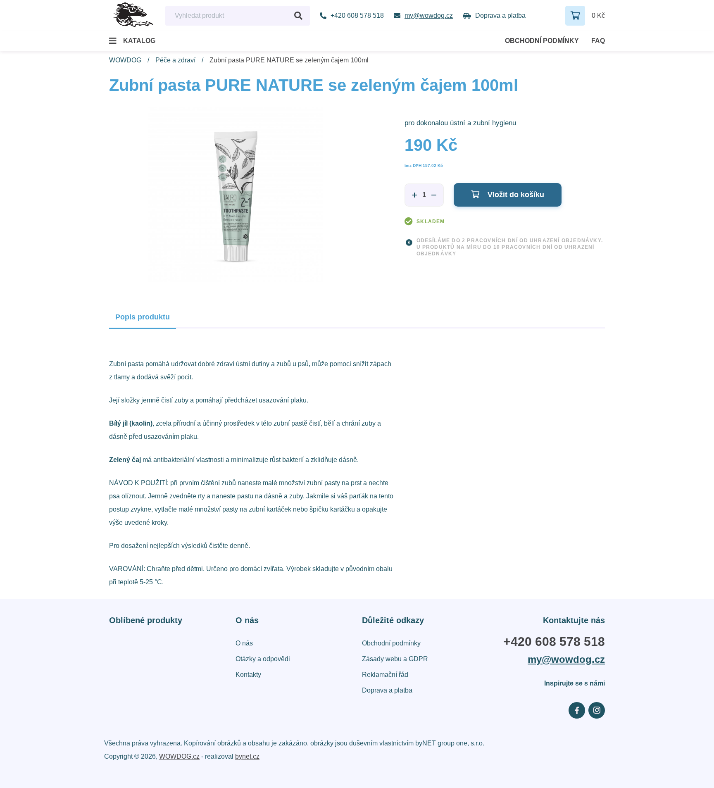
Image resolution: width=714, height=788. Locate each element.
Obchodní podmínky (542, 40)
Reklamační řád (385, 674)
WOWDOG (125, 60)
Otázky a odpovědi (263, 658)
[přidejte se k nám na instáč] (596, 710)
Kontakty (248, 674)
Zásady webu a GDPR (395, 658)
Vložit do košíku (515, 194)
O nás (244, 643)
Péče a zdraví (175, 60)
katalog (139, 40)
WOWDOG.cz (179, 756)
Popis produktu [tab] (142, 317)
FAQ (598, 40)
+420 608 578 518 (554, 642)
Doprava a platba (387, 690)
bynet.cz (247, 756)
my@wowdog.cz (566, 659)
